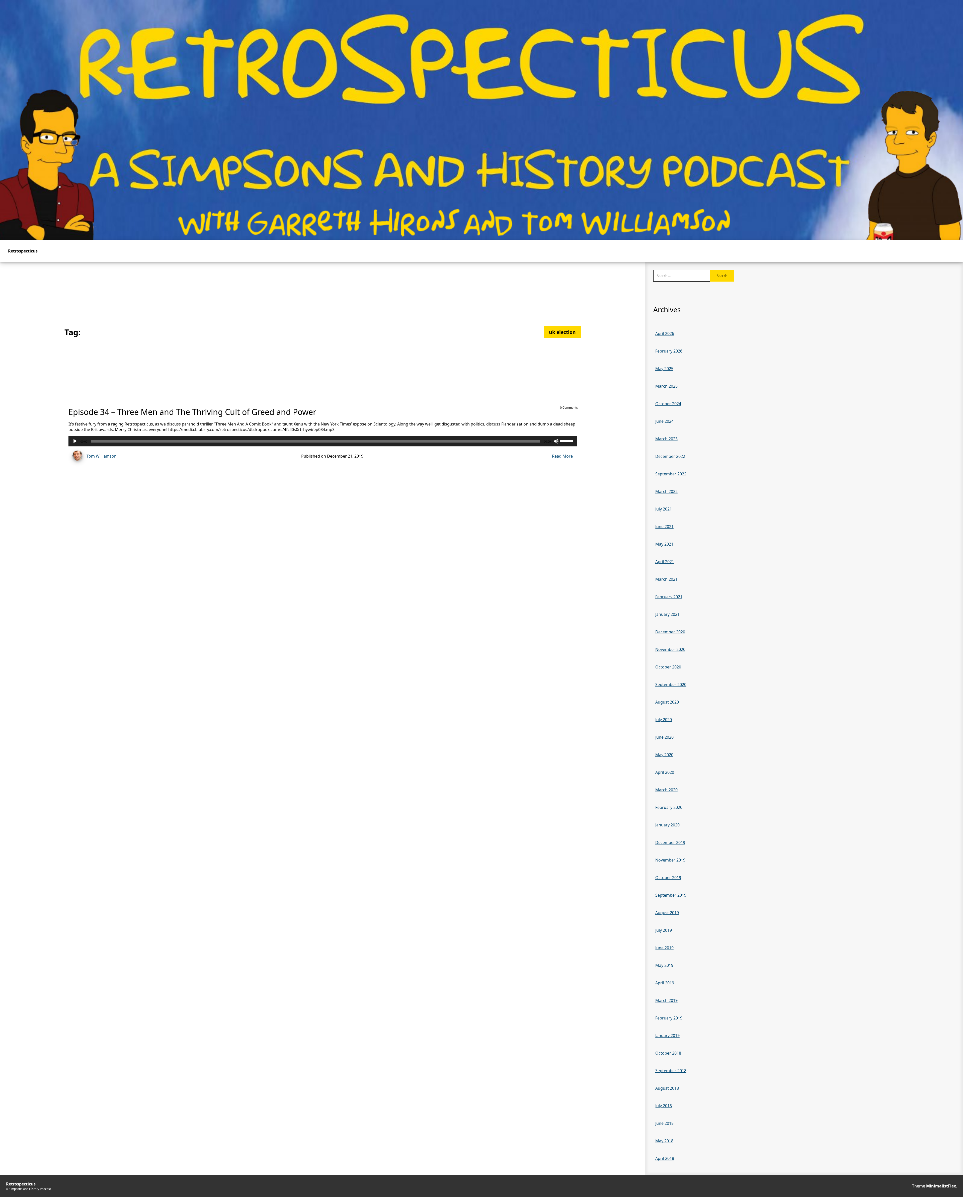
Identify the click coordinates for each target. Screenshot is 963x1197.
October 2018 (668, 1053)
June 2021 (664, 526)
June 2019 (664, 948)
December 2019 (670, 842)
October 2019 (668, 877)
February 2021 (668, 597)
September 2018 (670, 1070)
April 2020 (664, 772)
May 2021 (664, 544)
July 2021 (663, 509)
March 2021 (666, 579)
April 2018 (664, 1158)
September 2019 (670, 895)
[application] (322, 441)
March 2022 (666, 491)
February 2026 (668, 351)
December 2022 (670, 456)
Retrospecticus (23, 251)
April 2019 (664, 983)
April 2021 (664, 561)
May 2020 (664, 754)
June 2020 (664, 737)
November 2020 (670, 649)
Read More (562, 456)
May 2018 (664, 1141)
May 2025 (664, 368)
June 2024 (664, 421)
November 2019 (670, 860)
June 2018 (664, 1123)
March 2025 (666, 386)
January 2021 (667, 614)
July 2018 (663, 1105)
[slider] (567, 440)
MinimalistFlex (941, 1186)
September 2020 (670, 684)
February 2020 (668, 807)
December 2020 (670, 632)
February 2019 (668, 1018)
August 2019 (667, 912)
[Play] (74, 441)
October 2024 (668, 403)
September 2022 (670, 474)
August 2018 (667, 1088)
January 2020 (667, 825)
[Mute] (556, 441)
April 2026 (664, 333)
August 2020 (667, 702)
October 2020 (668, 667)
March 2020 (666, 790)
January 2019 (667, 1035)
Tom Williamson (102, 456)
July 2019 (663, 930)
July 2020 (663, 719)
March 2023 (666, 439)
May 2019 (664, 965)
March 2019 (666, 1000)
